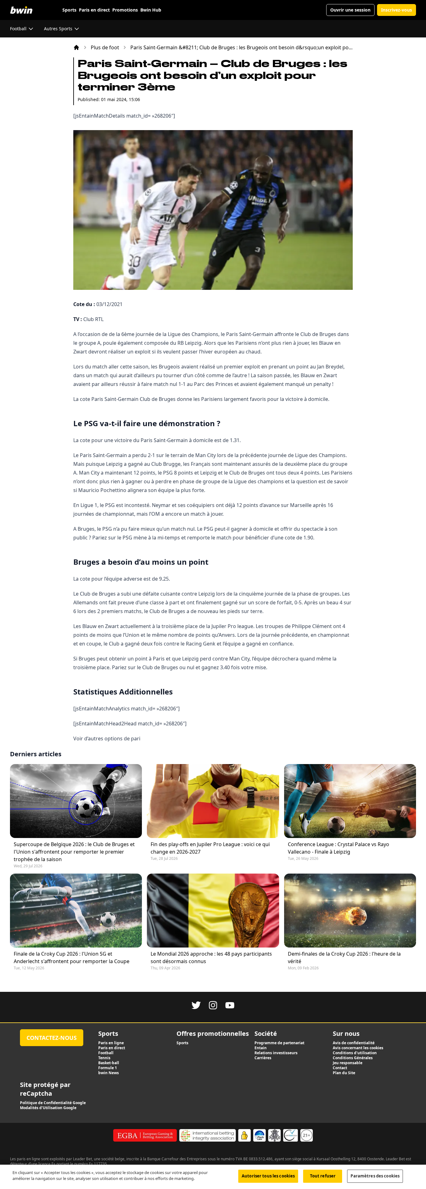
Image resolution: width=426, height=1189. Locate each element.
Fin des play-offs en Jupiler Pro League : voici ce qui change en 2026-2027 (210, 848)
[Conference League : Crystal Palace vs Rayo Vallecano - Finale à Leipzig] (350, 801)
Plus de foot (105, 47)
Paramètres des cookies (375, 1176)
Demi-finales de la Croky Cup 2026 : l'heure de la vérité (344, 957)
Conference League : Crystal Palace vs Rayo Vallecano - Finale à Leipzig (338, 848)
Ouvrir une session (350, 10)
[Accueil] (76, 47)
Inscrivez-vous (396, 10)
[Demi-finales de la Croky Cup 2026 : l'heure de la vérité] (350, 911)
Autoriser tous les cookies (268, 1176)
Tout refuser (323, 1176)
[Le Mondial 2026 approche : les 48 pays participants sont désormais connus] (213, 911)
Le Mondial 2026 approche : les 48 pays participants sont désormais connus (211, 957)
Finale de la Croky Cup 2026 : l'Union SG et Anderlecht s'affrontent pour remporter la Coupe (71, 957)
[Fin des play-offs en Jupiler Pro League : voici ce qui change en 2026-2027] (213, 801)
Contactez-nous (52, 1037)
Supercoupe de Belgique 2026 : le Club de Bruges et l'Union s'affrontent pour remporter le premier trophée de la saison (74, 852)
